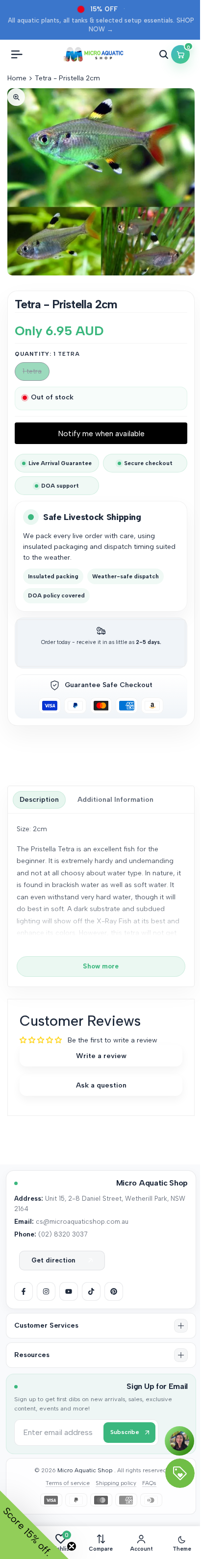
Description (39, 799)
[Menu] (16, 54)
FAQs (149, 1483)
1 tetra (33, 374)
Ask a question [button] (101, 1085)
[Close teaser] (71, 1546)
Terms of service (68, 1483)
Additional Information (115, 799)
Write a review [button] (101, 1055)
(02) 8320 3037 (62, 1234)
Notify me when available (101, 433)
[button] (101, 1325)
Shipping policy (116, 1483)
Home (16, 78)
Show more (101, 966)
